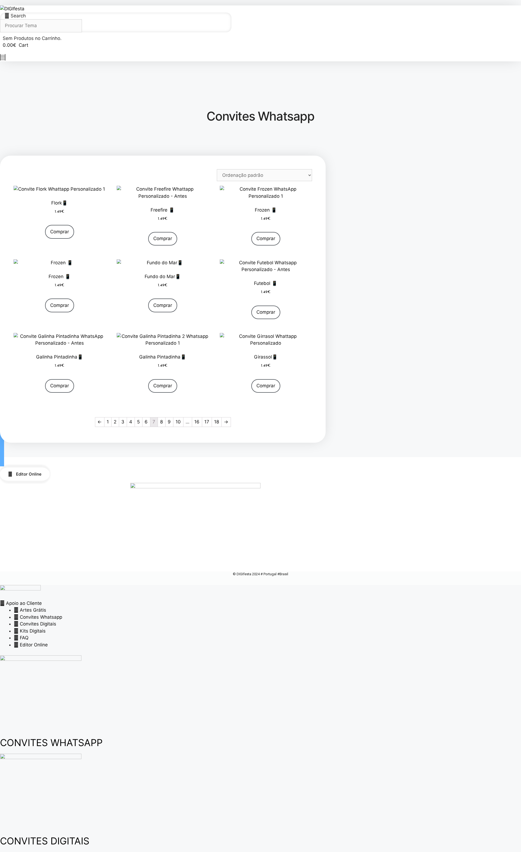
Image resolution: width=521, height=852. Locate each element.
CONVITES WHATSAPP (51, 742)
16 (196, 422)
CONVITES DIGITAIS (44, 841)
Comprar (59, 231)
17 (206, 422)
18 (216, 422)
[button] (2, 446)
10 (178, 422)
